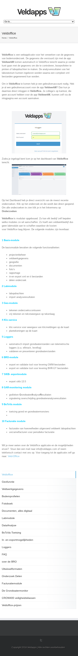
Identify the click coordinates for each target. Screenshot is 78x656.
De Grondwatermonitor (15, 590)
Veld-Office (13, 456)
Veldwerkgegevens (12, 489)
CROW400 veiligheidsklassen (19, 597)
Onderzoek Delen (12, 576)
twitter (41, 640)
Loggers (6, 547)
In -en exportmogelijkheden (17, 539)
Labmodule (8, 518)
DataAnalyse (9, 525)
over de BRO (9, 561)
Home (4, 38)
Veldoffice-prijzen (11, 605)
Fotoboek (7, 503)
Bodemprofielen (11, 496)
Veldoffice (7, 474)
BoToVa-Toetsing (11, 532)
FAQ (4, 554)
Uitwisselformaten (12, 568)
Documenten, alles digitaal (17, 510)
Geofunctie (8, 481)
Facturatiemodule (12, 583)
